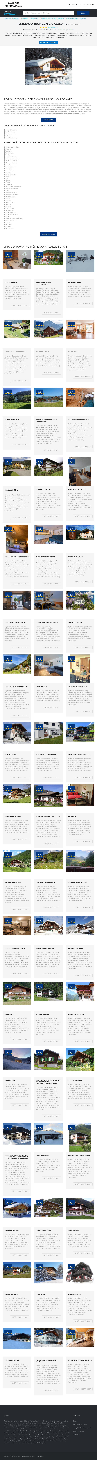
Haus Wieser (41, 687)
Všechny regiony (78, 1431)
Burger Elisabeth (43, 489)
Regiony (71, 4)
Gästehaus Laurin (75, 557)
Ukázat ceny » (48, 120)
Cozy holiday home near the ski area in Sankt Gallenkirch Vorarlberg (48, 1082)
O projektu (76, 1434)
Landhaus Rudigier (12, 882)
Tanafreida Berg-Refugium (15, 687)
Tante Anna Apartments (14, 623)
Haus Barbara (74, 352)
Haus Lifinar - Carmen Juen (79, 1155)
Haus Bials (8, 1014)
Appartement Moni (76, 1014)
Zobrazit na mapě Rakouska (65, 29)
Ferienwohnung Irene (77, 882)
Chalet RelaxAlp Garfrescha (16, 557)
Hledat (83, 13)
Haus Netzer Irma (75, 948)
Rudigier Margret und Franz (48, 816)
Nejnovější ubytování (80, 1424)
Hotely (85, 4)
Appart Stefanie (11, 282)
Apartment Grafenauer (46, 754)
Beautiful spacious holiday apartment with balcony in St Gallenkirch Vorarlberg (16, 1157)
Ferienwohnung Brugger (47, 623)
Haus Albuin (9, 1080)
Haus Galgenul (74, 1294)
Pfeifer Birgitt (42, 1014)
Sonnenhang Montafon (78, 687)
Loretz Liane (73, 1230)
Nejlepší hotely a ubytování (82, 1428)
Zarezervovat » (48, 234)
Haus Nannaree (42, 1155)
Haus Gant (40, 1294)
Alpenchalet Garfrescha (15, 352)
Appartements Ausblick (14, 948)
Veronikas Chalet (12, 1360)
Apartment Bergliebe (77, 489)
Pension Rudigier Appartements (43, 283)
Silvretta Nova (42, 352)
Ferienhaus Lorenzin (45, 948)
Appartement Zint (75, 623)
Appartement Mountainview (80, 1360)
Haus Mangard (10, 754)
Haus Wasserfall (43, 1230)
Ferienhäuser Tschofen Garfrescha (46, 420)
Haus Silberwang (11, 420)
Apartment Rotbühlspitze (79, 754)
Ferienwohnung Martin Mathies (46, 1360)
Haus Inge (72, 816)
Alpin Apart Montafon (45, 557)
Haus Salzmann (11, 1294)
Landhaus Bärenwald (45, 882)
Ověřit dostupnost (48, 42)
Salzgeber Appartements (79, 420)
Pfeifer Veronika (75, 1080)
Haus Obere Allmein (12, 816)
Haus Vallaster (74, 282)
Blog (92, 4)
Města (78, 4)
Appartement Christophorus (11, 490)
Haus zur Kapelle (11, 1230)
